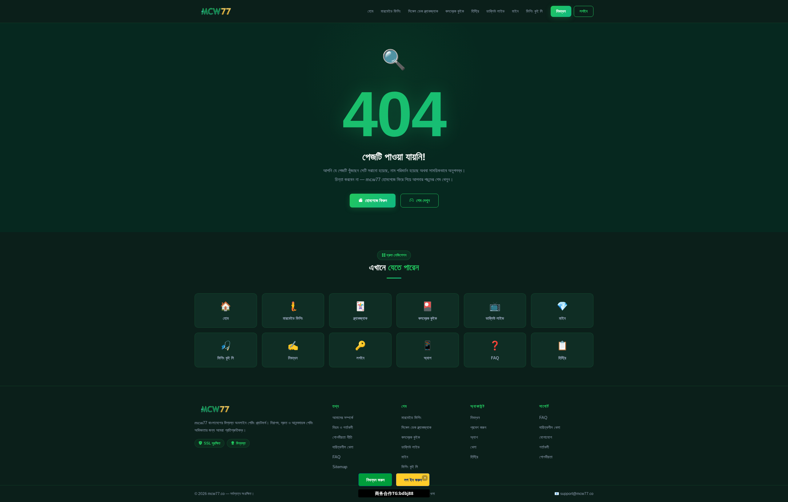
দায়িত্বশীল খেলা (342, 447)
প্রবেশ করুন (478, 427)
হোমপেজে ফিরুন (376, 200)
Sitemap (339, 466)
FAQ (336, 457)
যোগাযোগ (545, 437)
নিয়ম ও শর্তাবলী (342, 427)
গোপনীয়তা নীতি (342, 437)
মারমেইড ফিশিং (391, 11)
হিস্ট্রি (475, 11)
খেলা (473, 447)
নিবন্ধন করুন (375, 480)
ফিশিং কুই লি (534, 11)
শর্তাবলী (544, 447)
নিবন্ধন (561, 11)
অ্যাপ (474, 437)
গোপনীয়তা (546, 457)
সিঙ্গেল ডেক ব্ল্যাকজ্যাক (423, 11)
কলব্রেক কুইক (454, 11)
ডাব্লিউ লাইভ (495, 11)
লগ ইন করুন (413, 480)
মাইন (515, 11)
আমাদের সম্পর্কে (342, 417)
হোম (370, 11)
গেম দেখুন (423, 200)
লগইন (584, 11)
